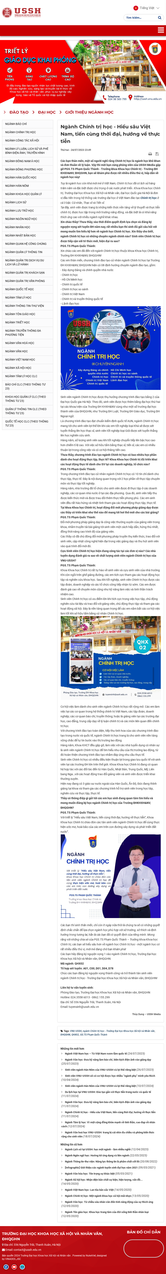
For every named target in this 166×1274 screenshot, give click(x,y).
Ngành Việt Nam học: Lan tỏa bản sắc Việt (89, 1189)
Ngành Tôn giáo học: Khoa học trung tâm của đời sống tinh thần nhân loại (107, 1212)
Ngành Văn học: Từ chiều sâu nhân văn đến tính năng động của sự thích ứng (109, 1201)
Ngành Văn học (16, 351)
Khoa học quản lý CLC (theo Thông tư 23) (25, 398)
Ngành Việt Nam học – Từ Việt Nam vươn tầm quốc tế (96, 1053)
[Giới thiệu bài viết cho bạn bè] (145, 153)
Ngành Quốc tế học (19, 289)
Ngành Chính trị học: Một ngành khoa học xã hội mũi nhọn (98, 1195)
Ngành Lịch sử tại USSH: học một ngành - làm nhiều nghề (98, 1149)
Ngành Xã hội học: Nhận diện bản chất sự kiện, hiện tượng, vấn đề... (104, 1179)
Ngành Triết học (17, 322)
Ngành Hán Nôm (17, 185)
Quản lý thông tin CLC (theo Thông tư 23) (26, 411)
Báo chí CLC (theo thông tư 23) (25, 386)
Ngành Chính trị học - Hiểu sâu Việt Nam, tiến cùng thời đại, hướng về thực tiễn (110, 1112)
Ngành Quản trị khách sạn (25, 272)
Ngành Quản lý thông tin (23, 252)
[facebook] (6, 1267)
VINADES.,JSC (13, 1259)
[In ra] (150, 153)
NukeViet (91, 1255)
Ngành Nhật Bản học (20, 235)
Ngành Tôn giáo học (20, 314)
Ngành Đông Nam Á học (22, 161)
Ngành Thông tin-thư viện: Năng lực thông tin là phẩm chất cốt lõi (102, 1161)
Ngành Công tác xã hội (22, 140)
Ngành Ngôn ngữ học (21, 219)
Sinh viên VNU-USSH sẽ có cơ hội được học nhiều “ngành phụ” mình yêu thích (110, 1075)
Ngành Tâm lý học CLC (21, 376)
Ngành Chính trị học (20, 132)
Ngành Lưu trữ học (19, 210)
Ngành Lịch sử (15, 202)
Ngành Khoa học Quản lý (23, 194)
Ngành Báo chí (16, 124)
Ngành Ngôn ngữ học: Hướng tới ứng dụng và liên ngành (97, 1155)
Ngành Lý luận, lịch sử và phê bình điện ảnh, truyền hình (26, 150)
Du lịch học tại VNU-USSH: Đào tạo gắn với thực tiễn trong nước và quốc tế (108, 1092)
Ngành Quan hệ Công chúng (26, 243)
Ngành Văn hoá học (19, 343)
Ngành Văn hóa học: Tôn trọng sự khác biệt (90, 1173)
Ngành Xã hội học (18, 367)
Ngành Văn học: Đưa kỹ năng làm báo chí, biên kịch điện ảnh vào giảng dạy (108, 1059)
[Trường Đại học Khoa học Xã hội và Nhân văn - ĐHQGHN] (7, 12)
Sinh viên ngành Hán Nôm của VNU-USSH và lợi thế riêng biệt (100, 1069)
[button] (143, 8)
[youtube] (14, 1267)
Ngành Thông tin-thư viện (24, 305)
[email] (22, 1267)
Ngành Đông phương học (24, 169)
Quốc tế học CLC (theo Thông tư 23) (26, 423)
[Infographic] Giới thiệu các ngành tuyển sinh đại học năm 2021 (101, 1167)
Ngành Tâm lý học (18, 297)
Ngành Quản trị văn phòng (25, 281)
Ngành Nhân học (17, 227)
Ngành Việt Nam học (20, 359)
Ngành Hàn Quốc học (20, 177)
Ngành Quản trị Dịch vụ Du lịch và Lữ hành (24, 262)
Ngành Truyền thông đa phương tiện (23, 332)
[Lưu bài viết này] (157, 153)
